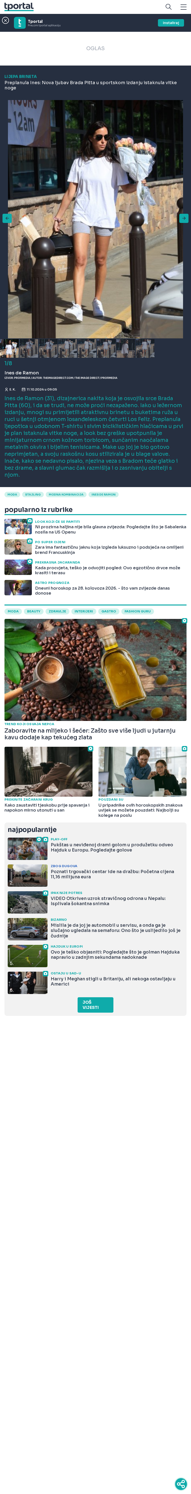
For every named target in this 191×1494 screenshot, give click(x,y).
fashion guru (138, 611)
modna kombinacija (66, 494)
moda (12, 494)
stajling (33, 494)
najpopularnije (32, 830)
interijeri (84, 611)
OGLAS (95, 48)
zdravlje (57, 611)
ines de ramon (104, 494)
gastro (108, 611)
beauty (33, 611)
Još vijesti (91, 1005)
